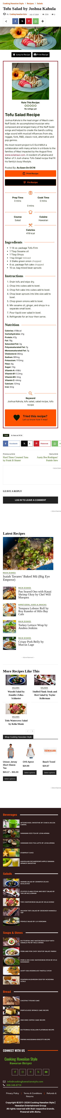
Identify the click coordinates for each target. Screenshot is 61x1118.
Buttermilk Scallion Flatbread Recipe (37, 1030)
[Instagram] (23, 1072)
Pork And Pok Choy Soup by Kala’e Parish (38, 951)
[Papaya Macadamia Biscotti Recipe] (11, 1039)
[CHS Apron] (30, 750)
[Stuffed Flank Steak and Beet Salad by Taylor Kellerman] (44, 680)
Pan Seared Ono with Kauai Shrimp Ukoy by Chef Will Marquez (34, 594)
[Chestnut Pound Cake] (11, 1001)
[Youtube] (46, 1072)
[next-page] (32, 731)
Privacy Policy (12, 1093)
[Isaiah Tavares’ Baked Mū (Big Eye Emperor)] (28, 553)
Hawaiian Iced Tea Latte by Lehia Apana (37, 843)
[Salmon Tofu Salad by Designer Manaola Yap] (11, 912)
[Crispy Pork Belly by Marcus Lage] (9, 643)
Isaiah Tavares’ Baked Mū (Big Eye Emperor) (26, 578)
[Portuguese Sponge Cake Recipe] (11, 1010)
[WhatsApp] (36, 21)
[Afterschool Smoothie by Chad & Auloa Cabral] (11, 824)
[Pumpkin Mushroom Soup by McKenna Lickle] (11, 980)
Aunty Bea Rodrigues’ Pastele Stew (36, 971)
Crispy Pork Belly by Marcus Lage (31, 643)
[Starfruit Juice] (11, 853)
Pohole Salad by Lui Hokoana (33, 921)
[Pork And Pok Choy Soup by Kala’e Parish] (11, 951)
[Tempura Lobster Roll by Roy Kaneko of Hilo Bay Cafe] (9, 609)
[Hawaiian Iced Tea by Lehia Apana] (11, 833)
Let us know (29, 419)
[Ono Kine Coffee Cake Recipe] (11, 1020)
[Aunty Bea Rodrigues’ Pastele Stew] (11, 971)
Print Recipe (42, 54)
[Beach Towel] (50, 750)
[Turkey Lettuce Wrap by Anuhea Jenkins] (9, 626)
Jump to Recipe (22, 54)
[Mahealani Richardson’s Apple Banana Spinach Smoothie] (11, 862)
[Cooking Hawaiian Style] (5, 14)
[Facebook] (15, 21)
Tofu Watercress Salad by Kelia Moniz (37, 902)
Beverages (10, 814)
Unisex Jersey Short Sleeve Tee (10, 765)
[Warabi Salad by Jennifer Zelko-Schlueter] (16, 680)
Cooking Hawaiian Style (13, 3)
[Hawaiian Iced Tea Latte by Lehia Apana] (11, 843)
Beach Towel (49, 762)
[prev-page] (27, 731)
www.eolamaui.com (15, 154)
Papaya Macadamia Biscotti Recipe (35, 1039)
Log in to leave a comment (30, 500)
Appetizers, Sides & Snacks (32, 604)
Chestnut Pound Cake (30, 1001)
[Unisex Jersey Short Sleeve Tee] (10, 750)
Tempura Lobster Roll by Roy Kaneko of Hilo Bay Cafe (33, 611)
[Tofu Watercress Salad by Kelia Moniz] (16, 709)
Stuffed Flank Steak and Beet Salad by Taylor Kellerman (45, 695)
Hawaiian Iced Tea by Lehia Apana (34, 833)
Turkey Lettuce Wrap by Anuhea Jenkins (33, 626)
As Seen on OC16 (16, 435)
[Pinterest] (29, 21)
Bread (7, 991)
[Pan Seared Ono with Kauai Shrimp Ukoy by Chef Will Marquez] (9, 593)
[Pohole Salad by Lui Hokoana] (11, 921)
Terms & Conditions (33, 1093)
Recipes (30, 3)
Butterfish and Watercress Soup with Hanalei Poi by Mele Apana (37, 942)
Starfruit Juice (27, 853)
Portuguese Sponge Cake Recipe (34, 1010)
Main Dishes (9, 572)
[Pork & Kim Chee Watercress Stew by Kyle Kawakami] (11, 961)
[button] (25, 105)
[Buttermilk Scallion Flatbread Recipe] (11, 1030)
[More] (43, 21)
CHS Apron (28, 762)
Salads (40, 3)
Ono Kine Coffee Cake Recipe (32, 1020)
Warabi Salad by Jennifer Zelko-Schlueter (16, 695)
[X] (22, 21)
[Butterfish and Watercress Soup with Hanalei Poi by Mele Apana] (11, 942)
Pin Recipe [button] (32, 182)
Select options (9, 779)
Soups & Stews (13, 932)
